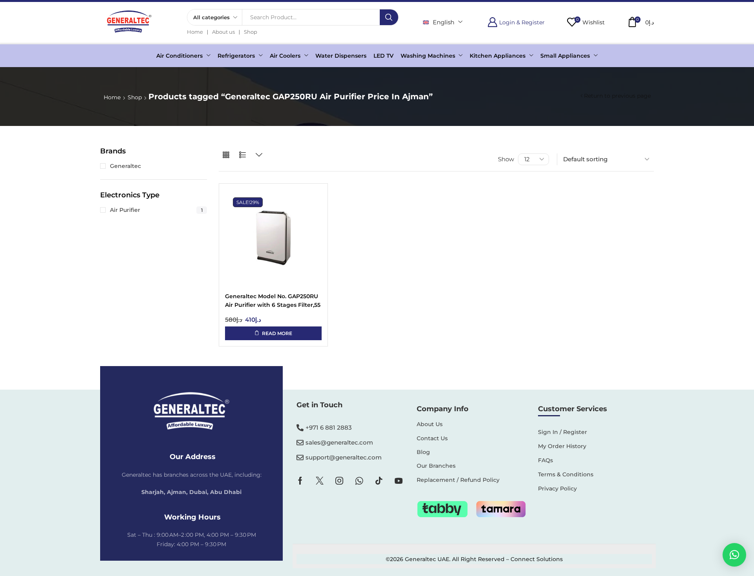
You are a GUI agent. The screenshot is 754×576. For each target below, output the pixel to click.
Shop (135, 97)
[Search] (389, 17)
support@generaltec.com (344, 457)
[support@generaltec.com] (300, 457)
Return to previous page (617, 95)
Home (112, 97)
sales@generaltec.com (339, 442)
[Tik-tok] (379, 481)
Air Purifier (156, 209)
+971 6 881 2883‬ (329, 427)
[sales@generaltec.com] (300, 442)
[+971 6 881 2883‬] (300, 427)
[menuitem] (443, 22)
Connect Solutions (537, 559)
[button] (516, 22)
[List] (242, 155)
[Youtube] (399, 481)
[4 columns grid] (226, 155)
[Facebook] (300, 481)
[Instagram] (339, 481)
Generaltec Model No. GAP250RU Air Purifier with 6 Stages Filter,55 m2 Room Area (272, 301)
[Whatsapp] (359, 481)
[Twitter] (320, 481)
